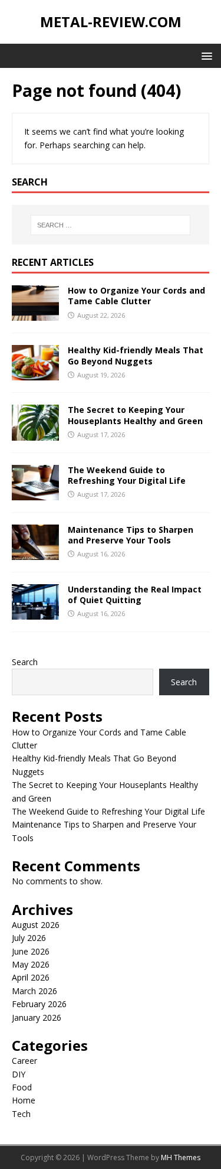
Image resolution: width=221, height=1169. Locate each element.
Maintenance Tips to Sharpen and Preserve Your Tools (130, 535)
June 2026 (31, 951)
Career (24, 1060)
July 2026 (29, 937)
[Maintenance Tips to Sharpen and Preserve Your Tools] (35, 552)
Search (25, 661)
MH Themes (180, 1157)
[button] (205, 55)
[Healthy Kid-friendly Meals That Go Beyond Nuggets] (35, 373)
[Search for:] (111, 225)
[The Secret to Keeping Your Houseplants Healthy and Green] (35, 433)
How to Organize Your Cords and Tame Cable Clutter (136, 296)
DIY (18, 1074)
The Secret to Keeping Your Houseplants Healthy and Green (135, 415)
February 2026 (39, 1004)
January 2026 (36, 1017)
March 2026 (34, 991)
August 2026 (36, 924)
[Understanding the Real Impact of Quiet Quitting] (35, 612)
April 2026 (31, 977)
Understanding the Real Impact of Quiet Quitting (135, 594)
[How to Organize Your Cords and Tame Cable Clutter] (35, 314)
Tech (21, 1113)
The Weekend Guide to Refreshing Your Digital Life (127, 475)
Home (23, 1100)
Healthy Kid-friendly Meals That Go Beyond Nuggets (135, 355)
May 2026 (31, 964)
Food (22, 1087)
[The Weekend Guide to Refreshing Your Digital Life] (35, 493)
